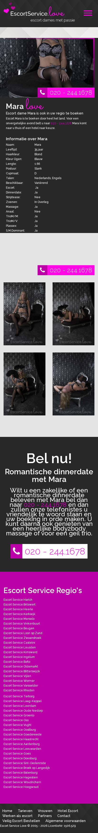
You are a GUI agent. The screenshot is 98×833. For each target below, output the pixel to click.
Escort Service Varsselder (21, 685)
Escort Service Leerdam (20, 706)
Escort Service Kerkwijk (19, 614)
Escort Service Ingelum (19, 657)
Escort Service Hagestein (21, 777)
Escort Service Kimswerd (20, 652)
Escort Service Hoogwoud (21, 787)
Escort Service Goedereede (23, 734)
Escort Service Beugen (19, 628)
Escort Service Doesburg (20, 758)
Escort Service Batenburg (21, 772)
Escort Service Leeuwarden (22, 748)
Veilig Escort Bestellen (21, 821)
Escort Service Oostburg (20, 729)
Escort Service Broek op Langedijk (27, 768)
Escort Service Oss (16, 720)
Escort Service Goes (17, 753)
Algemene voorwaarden (65, 821)
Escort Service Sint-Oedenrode (25, 763)
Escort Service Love (13, 826)
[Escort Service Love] (39, 12)
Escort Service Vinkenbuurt (22, 623)
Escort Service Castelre (19, 642)
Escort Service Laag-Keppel (23, 701)
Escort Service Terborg (19, 696)
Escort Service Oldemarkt (21, 666)
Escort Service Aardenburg (22, 744)
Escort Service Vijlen (17, 676)
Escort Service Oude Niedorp (23, 710)
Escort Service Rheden (19, 690)
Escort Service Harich (18, 599)
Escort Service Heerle (18, 609)
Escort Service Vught (17, 725)
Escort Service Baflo (17, 661)
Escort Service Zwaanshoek (22, 638)
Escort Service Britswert (19, 604)
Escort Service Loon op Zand (23, 633)
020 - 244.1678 (71, 92)
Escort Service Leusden (20, 647)
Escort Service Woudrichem (22, 782)
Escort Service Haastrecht (21, 739)
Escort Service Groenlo (19, 715)
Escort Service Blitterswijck (22, 671)
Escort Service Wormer (19, 681)
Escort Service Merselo (19, 619)
